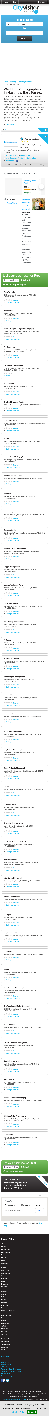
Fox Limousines (32, 139)
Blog (14, 2)
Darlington (4, 1279)
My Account (41, 2)
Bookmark (10, 161)
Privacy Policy (6, 1374)
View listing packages (15, 284)
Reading (4, 1331)
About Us (4, 1367)
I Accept (32, 1412)
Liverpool (4, 1305)
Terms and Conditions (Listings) (12, 1371)
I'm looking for (24, 20)
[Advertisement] (24, 60)
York (2, 1352)
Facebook (17, 161)
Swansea (4, 1347)
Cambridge (5, 1263)
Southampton (5, 1342)
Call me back (32, 158)
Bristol (3, 1260)
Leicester (4, 1302)
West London (5, 1350)
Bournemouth (6, 1252)
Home (6, 2)
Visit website (25, 155)
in (24, 28)
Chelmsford (5, 1270)
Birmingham (5, 1249)
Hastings (13, 82)
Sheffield (4, 1334)
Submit (26, 280)
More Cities (5, 1356)
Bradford (4, 1255)
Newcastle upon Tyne (8, 1310)
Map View (8, 130)
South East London (7, 1339)
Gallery (42, 165)
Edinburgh (4, 1287)
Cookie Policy (19, 1412)
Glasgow (4, 1291)
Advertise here (43, 1196)
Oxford (3, 1326)
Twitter (7, 1380)
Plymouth (4, 1329)
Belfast (3, 1247)
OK (39, 1211)
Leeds (3, 1300)
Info (25, 165)
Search (24, 38)
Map (16, 164)
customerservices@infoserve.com (14, 1399)
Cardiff (3, 1268)
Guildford (4, 1294)
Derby (3, 1281)
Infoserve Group (6, 1376)
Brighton (4, 1257)
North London (6, 1315)
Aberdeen (4, 1244)
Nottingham (5, 1323)
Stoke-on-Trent (6, 1344)
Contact (7, 164)
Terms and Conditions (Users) (11, 1369)
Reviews (33, 165)
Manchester (5, 1308)
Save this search (11, 124)
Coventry (4, 1276)
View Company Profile (14, 158)
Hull (2, 1297)
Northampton (5, 1318)
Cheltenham (5, 1273)
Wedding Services (25, 82)
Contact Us (5, 1362)
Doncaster (4, 1284)
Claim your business (13, 302)
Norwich (4, 1321)
